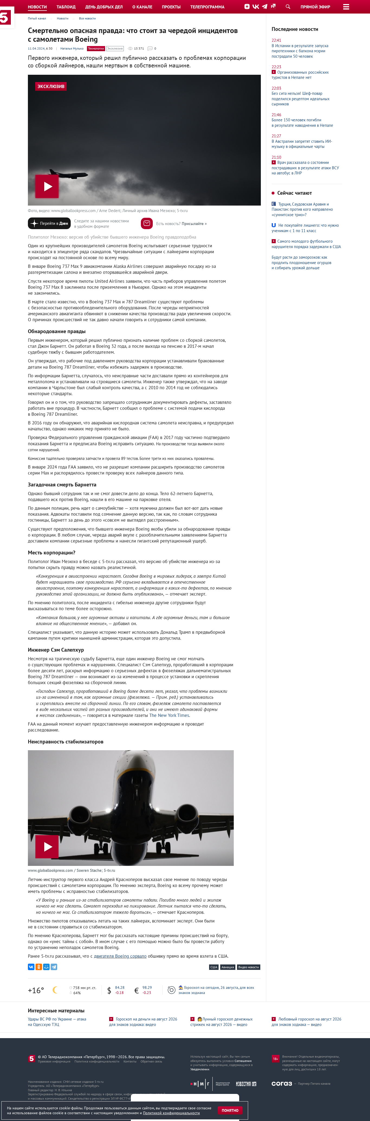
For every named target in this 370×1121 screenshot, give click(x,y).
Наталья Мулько (71, 48)
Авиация (228, 967)
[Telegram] (54, 967)
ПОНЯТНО (230, 1110)
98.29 (147, 987)
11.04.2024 (36, 48)
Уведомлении (199, 1069)
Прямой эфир (315, 6)
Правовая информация (54, 1061)
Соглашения (243, 1061)
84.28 (120, 987)
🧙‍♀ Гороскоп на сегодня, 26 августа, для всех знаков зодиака (216, 990)
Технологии (96, 48)
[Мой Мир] (46, 967)
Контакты (130, 1061)
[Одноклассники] (38, 967)
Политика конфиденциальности (96, 1061)
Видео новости (248, 967)
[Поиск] (288, 6)
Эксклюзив (115, 48)
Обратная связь (151, 1061)
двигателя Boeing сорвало (120, 956)
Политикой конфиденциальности (171, 1112)
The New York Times (169, 715)
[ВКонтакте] (31, 967)
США (213, 967)
